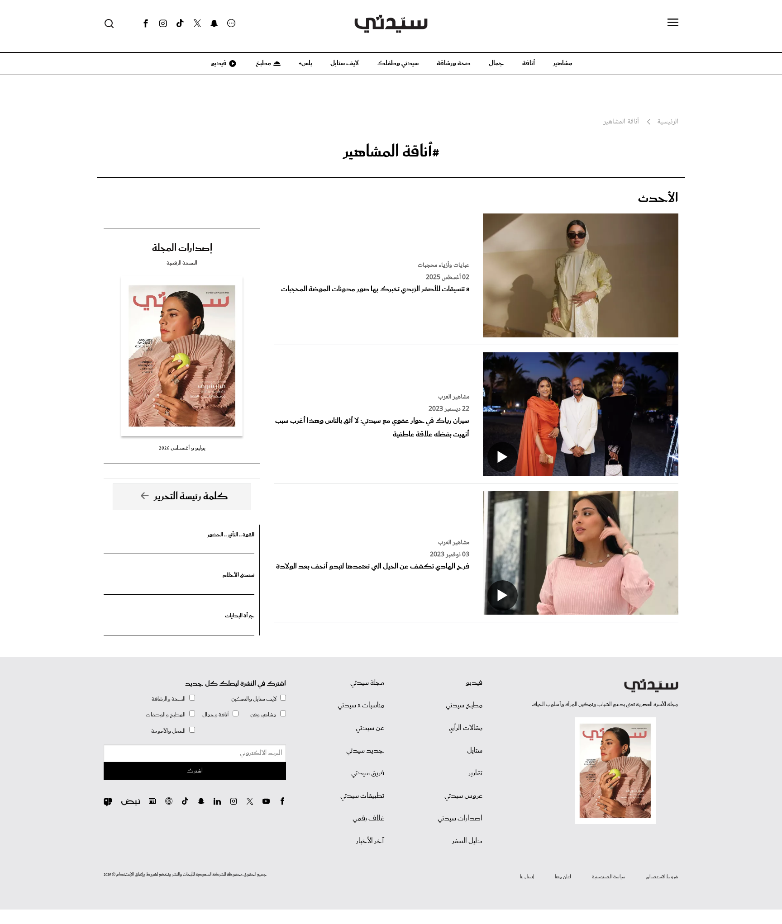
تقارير (475, 773)
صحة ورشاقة (454, 63)
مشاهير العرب (453, 397)
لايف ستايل (344, 63)
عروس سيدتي (463, 796)
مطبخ (262, 63)
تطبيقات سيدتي (362, 796)
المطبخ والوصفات (166, 715)
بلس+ (305, 63)
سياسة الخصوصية (608, 877)
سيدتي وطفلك (398, 63)
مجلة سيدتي (367, 683)
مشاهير (562, 63)
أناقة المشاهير (621, 122)
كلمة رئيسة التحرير (191, 496)
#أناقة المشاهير (391, 152)
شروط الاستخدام (662, 877)
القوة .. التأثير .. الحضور (230, 535)
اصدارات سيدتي (460, 819)
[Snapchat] (214, 23)
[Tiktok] (180, 23)
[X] (197, 23)
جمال (496, 63)
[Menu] (673, 23)
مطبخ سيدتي (464, 705)
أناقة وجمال (215, 715)
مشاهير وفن (263, 715)
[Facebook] (145, 23)
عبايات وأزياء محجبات (443, 265)
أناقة (528, 63)
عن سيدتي (370, 728)
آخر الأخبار (370, 841)
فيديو (218, 63)
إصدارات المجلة (182, 248)
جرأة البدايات (239, 616)
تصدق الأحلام (238, 575)
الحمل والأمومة (168, 731)
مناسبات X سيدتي (361, 705)
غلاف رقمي (368, 819)
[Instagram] (163, 23)
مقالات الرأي (465, 728)
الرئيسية (667, 122)
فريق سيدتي (367, 773)
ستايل (474, 751)
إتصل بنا (527, 877)
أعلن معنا (563, 877)
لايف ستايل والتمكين (254, 699)
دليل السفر (467, 841)
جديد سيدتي (365, 751)
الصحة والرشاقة (169, 699)
